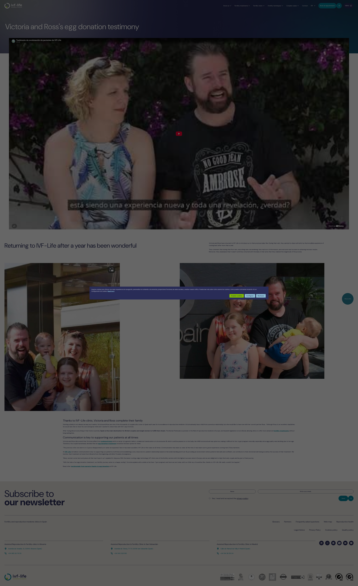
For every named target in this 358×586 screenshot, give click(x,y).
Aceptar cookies (236, 296)
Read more (111, 291)
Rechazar (261, 296)
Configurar (250, 296)
